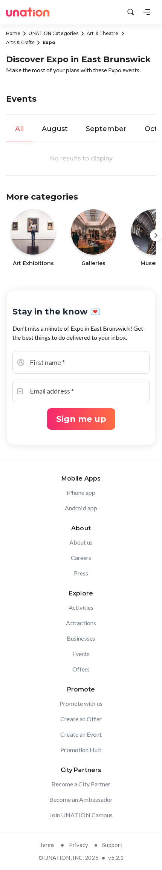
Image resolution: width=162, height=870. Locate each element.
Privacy (79, 844)
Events (81, 653)
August (55, 129)
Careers (81, 557)
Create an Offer (81, 718)
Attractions (81, 622)
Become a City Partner (80, 784)
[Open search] (130, 12)
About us (81, 542)
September (106, 129)
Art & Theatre (102, 33)
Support (112, 844)
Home (13, 33)
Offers (81, 669)
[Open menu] (146, 12)
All (19, 129)
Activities (81, 607)
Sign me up (81, 419)
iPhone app (81, 492)
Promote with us (81, 703)
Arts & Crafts (20, 42)
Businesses (81, 638)
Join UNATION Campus (81, 814)
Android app (81, 507)
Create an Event (81, 734)
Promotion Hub (80, 749)
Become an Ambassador (81, 799)
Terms (47, 844)
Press (81, 573)
